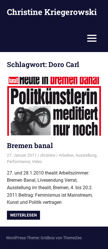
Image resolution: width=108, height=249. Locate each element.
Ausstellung (85, 155)
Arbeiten (66, 155)
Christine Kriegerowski (52, 12)
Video (37, 161)
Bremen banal (30, 145)
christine (47, 155)
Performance (18, 161)
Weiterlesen (23, 215)
